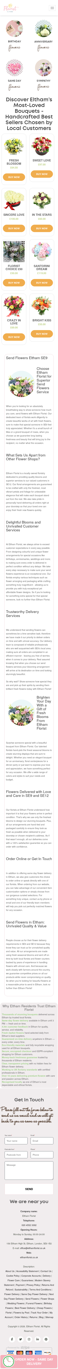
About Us (9, 1271)
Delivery (47, 1275)
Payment (20, 1284)
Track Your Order (39, 1312)
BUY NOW (14, 177)
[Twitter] (20, 1339)
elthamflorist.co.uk (29, 1257)
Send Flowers (32, 1298)
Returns (33, 1317)
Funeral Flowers (34, 1303)
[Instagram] (29, 1339)
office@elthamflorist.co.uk (32, 1248)
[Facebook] (12, 1339)
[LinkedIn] (37, 1339)
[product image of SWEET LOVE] (41, 146)
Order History (21, 1317)
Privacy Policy (33, 1284)
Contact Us (46, 1271)
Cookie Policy (12, 1275)
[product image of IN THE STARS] (41, 200)
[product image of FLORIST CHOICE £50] (14, 251)
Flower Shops (47, 1298)
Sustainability (21, 1289)
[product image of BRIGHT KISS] (41, 305)
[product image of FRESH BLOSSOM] (14, 146)
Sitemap (49, 1317)
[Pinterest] (46, 1339)
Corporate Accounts (31, 1275)
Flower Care (14, 1280)
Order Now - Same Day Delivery (34, 1361)
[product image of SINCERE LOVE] (14, 200)
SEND (29, 1189)
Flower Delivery (11, 1294)
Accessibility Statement (27, 1271)
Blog (41, 1317)
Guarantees (27, 1280)
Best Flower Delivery (25, 1307)
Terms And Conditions (40, 1289)
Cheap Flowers (44, 1307)
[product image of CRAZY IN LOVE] (14, 305)
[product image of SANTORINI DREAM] (41, 251)
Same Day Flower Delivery (34, 1294)
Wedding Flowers (15, 1303)
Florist (9, 1312)
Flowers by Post (21, 1312)
